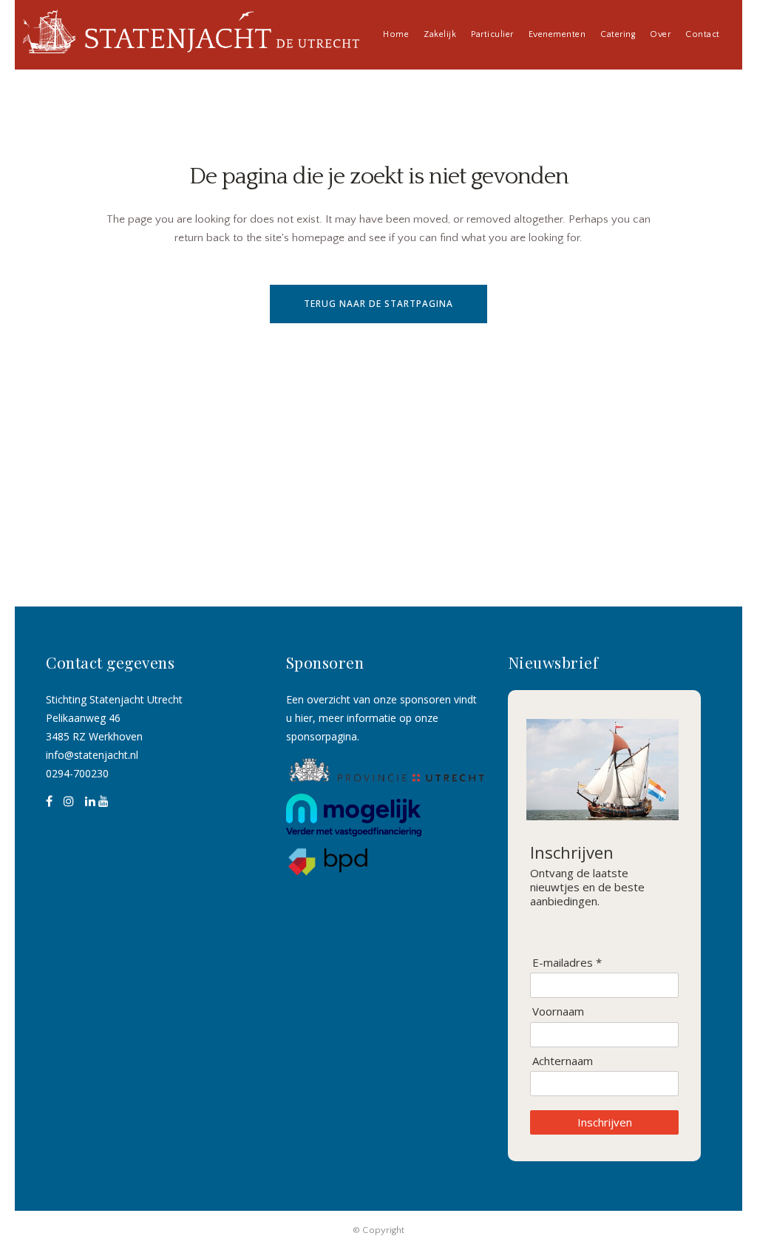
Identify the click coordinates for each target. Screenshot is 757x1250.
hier (304, 718)
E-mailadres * (567, 963)
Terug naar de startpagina (378, 303)
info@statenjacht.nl (92, 755)
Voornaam (558, 1011)
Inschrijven (604, 1122)
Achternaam (562, 1061)
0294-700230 (77, 773)
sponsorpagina (321, 736)
